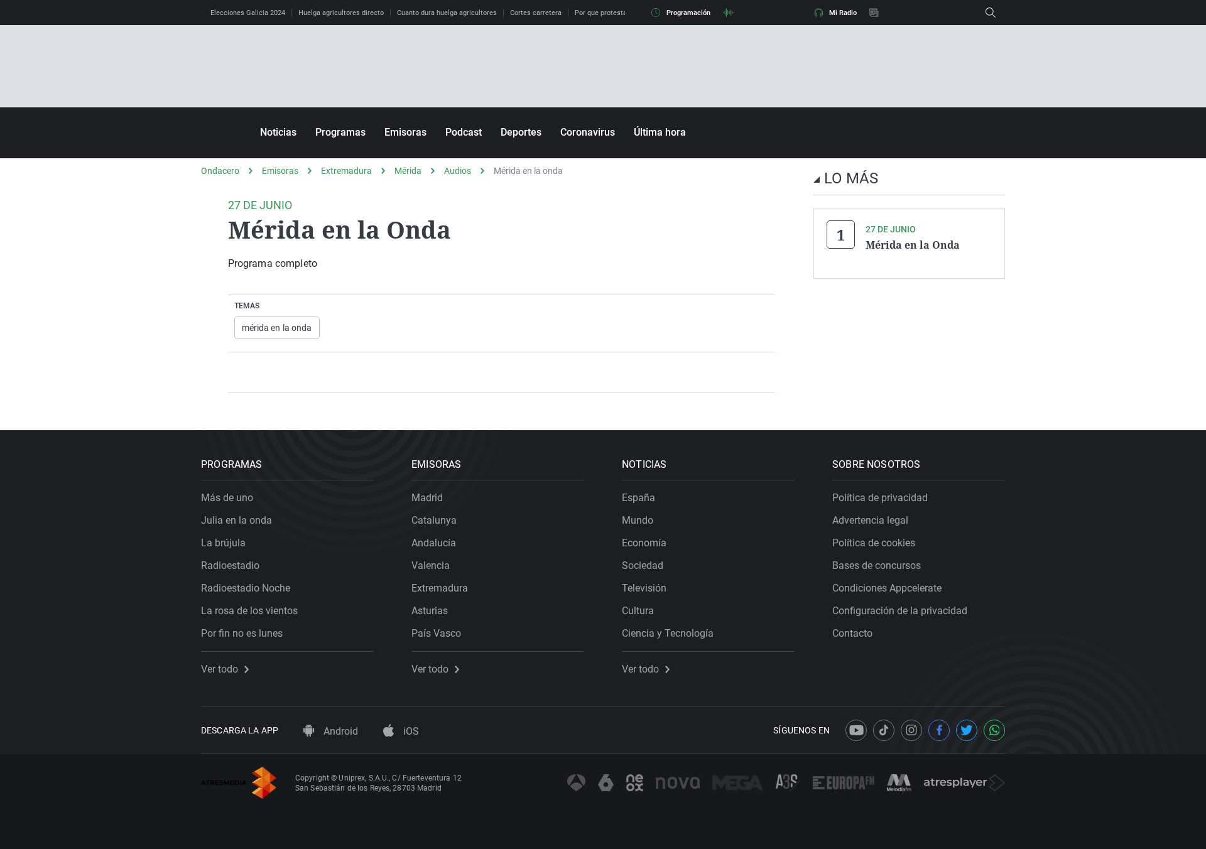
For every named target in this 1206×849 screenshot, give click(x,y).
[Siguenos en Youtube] (856, 730)
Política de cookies (873, 543)
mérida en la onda (277, 328)
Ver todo (219, 669)
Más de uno (227, 498)
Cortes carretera (536, 12)
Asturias (429, 611)
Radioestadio (230, 565)
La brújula (223, 543)
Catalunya (434, 520)
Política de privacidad (880, 498)
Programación (688, 12)
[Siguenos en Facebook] (939, 730)
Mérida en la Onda (913, 245)
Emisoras (405, 132)
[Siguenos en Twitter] (966, 730)
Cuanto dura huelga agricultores (447, 12)
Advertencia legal (870, 520)
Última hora (660, 132)
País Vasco (436, 633)
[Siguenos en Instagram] (911, 730)
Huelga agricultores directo (341, 12)
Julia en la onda (236, 520)
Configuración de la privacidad (899, 611)
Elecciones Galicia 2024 (247, 12)
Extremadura (346, 171)
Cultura (638, 611)
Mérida (407, 171)
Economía (644, 543)
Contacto (852, 633)
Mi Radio (843, 12)
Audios (457, 171)
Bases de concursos (876, 565)
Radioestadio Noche (245, 588)
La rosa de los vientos (249, 611)
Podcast (463, 132)
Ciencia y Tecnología (668, 633)
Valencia (430, 565)
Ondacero (220, 171)
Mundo (637, 520)
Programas (340, 132)
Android (339, 731)
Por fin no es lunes (242, 633)
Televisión (644, 588)
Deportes (521, 132)
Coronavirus (587, 132)
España (638, 498)
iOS (410, 731)
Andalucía (433, 543)
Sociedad (642, 565)
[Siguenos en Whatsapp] (994, 730)
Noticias (278, 132)
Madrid (427, 498)
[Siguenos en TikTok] (883, 730)
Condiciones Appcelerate (887, 588)
